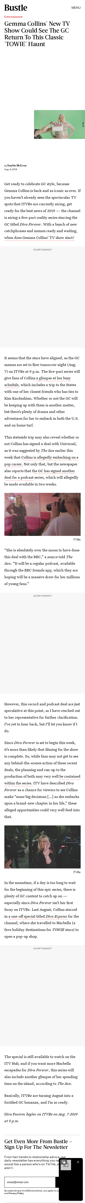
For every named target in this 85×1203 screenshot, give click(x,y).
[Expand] (63, 1162)
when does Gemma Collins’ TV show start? (39, 237)
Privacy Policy (16, 1193)
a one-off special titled (38, 916)
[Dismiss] (78, 1162)
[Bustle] (15, 7)
